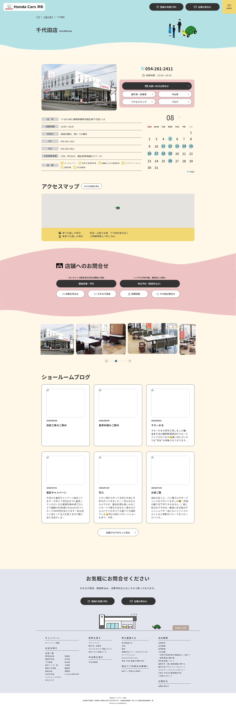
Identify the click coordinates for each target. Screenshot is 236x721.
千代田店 (48, 662)
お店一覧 (49, 653)
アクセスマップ (138, 101)
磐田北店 (48, 671)
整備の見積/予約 (99, 601)
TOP (38, 17)
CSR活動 (162, 652)
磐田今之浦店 (50, 668)
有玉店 (67, 659)
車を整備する (127, 643)
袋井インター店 (51, 665)
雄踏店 (67, 668)
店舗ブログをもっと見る (118, 532)
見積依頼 (135, 293)
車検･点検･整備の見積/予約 (133, 661)
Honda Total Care (130, 658)
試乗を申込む (72, 293)
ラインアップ (94, 643)
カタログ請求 (103, 293)
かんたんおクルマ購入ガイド (100, 649)
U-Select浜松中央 (72, 674)
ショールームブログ (53, 677)
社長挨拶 (162, 643)
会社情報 (162, 646)
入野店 (67, 665)
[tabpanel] (118, 338)
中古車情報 (93, 662)
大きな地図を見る (91, 186)
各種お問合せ (140, 601)
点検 (123, 646)
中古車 (175, 94)
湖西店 (67, 671)
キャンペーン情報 (52, 643)
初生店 (67, 662)
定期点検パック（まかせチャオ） (135, 652)
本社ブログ (49, 680)
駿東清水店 (49, 656)
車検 (123, 649)
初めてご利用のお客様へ (131, 671)
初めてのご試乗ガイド (98, 652)
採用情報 (162, 649)
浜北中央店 (49, 674)
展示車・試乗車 (139, 94)
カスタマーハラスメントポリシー (171, 670)
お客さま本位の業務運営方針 (170, 673)
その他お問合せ (167, 293)
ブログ (175, 101)
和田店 (67, 656)
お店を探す (48, 17)
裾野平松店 (49, 659)
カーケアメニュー (129, 655)
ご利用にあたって (165, 676)
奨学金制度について (166, 661)
